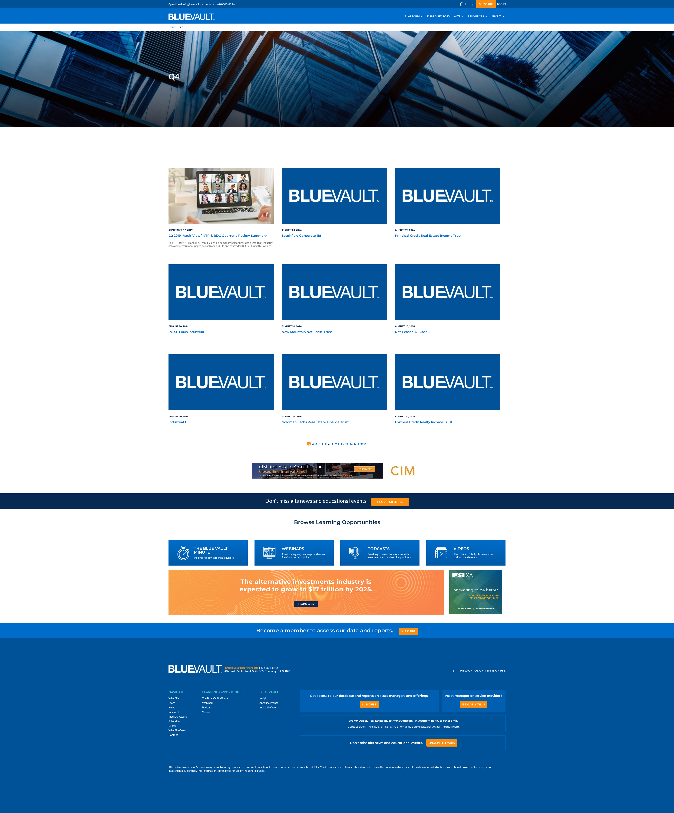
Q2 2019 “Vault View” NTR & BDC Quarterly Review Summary (217, 236)
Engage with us (473, 704)
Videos (206, 712)
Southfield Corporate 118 (301, 236)
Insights (264, 698)
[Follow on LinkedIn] (455, 670)
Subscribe (486, 4)
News (171, 707)
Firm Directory (438, 16)
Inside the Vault (268, 707)
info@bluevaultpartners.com (199, 4)
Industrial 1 (177, 422)
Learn (171, 702)
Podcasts (207, 707)
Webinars (207, 702)
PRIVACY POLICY (471, 670)
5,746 (344, 443)
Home (172, 26)
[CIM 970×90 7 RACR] (337, 478)
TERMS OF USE (495, 670)
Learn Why (306, 604)
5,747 (352, 443)
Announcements (268, 702)
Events (172, 725)
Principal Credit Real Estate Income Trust (428, 236)
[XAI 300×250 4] (475, 613)
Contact (173, 734)
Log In (501, 4)
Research (173, 712)
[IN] (471, 4)
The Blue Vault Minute (215, 698)
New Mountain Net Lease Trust (307, 332)
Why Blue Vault (177, 730)
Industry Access (177, 716)
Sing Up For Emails (390, 501)
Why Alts (173, 698)
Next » (362, 443)
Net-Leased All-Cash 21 (413, 332)
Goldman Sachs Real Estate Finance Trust (315, 422)
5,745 (335, 443)
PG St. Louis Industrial (186, 332)
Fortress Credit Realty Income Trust (423, 422)
